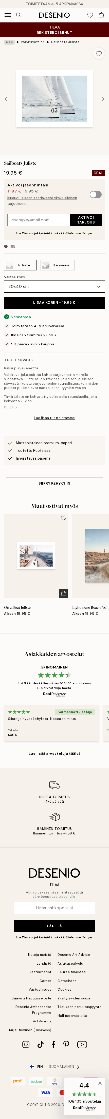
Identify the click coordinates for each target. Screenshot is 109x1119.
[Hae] (18, 15)
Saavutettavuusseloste (31, 998)
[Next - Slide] (103, 99)
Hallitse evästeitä (72, 1016)
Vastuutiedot (40, 972)
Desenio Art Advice (74, 955)
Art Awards (42, 1021)
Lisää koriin (54, 302)
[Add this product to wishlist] (99, 53)
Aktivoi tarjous (86, 220)
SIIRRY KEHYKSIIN (54, 483)
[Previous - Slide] (6, 99)
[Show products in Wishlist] (90, 15)
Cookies (64, 989)
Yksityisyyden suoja (74, 998)
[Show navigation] (7, 15)
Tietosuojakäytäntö (36, 233)
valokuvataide (33, 42)
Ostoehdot (67, 981)
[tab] (18, 153)
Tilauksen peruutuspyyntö (79, 1007)
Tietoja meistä (39, 955)
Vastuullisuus (40, 989)
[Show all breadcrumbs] (9, 42)
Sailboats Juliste (65, 42)
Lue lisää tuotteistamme (54, 418)
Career (45, 981)
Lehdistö (44, 963)
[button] (84, 1096)
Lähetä (54, 926)
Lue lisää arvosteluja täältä (55, 753)
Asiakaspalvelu (70, 963)
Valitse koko (14, 277)
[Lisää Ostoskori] (63, 593)
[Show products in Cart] (101, 15)
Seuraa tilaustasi (72, 972)
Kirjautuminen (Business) (30, 1030)
